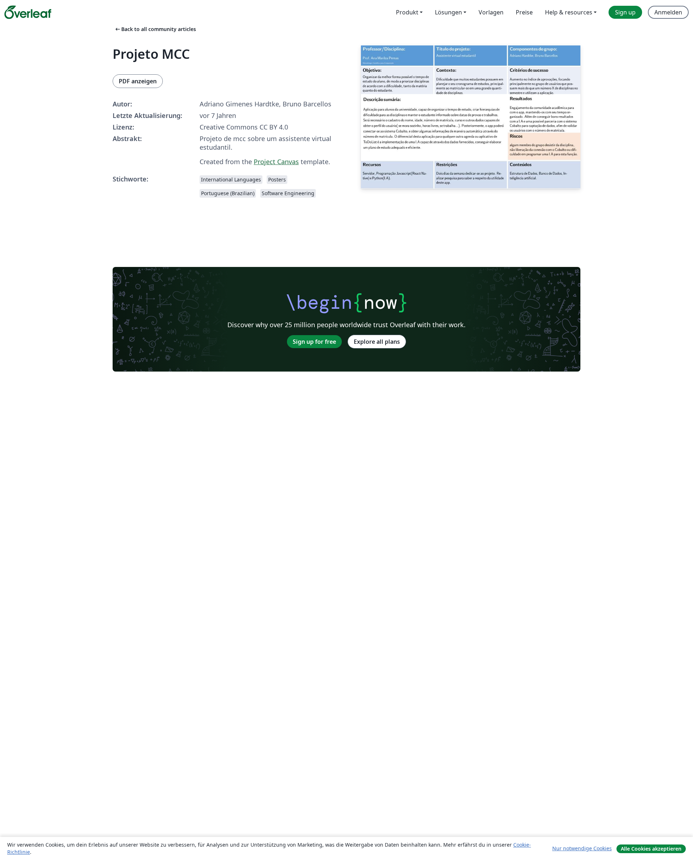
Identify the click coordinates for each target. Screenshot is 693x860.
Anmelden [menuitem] (668, 12)
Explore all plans (377, 342)
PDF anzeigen (138, 81)
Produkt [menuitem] (407, 12)
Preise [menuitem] (524, 12)
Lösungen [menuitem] (448, 12)
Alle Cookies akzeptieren (651, 848)
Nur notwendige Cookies (582, 848)
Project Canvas (276, 161)
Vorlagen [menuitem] (491, 12)
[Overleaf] (27, 12)
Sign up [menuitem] (625, 12)
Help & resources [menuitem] (568, 12)
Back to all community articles (155, 29)
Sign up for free (314, 342)
